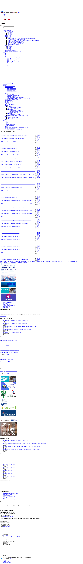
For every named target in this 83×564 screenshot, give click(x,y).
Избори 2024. (9, 106)
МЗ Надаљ (9, 48)
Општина (4, 52)
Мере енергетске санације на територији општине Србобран (16, 127)
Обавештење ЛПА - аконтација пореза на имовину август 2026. (16, 320)
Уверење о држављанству (12, 91)
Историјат (7, 54)
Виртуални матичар (9, 87)
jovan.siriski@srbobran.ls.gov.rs (9, 535)
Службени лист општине (10, 86)
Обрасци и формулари (11, 96)
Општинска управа (8, 36)
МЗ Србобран (9, 46)
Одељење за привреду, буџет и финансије (15, 41)
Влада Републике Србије (7, 494)
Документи (7, 93)
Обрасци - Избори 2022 (14, 112)
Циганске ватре (10, 83)
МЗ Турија (9, 47)
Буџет (6, 92)
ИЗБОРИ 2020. (10, 113)
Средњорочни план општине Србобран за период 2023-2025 (18, 98)
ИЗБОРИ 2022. (10, 109)
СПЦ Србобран (10, 65)
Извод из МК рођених (11, 88)
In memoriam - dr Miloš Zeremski (6, 361)
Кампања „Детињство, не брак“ (9, 499)
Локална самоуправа (7, 30)
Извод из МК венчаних (11, 89)
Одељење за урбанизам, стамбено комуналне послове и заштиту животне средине (23, 40)
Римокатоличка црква (11, 68)
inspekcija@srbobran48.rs (8, 516)
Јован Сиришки (3, 532)
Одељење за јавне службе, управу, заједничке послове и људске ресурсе (21, 38)
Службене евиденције (9, 101)
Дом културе (7, 76)
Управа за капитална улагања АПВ (9, 496)
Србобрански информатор (10, 128)
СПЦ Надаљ (9, 67)
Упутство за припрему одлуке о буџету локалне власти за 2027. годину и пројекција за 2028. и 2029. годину (25, 443)
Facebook (4, 14)
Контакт (4, 2)
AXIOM (11, 558)
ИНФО (4, 120)
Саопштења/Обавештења (10, 124)
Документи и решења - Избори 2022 (16, 111)
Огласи (6, 126)
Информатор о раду (9, 100)
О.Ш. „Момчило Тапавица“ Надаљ (14, 58)
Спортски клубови (10, 71)
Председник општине (9, 31)
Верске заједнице (8, 64)
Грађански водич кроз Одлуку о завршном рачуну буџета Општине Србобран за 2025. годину (22, 446)
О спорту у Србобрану (11, 70)
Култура (4, 75)
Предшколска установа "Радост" (13, 57)
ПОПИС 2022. (10, 118)
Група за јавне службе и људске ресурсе (17, 39)
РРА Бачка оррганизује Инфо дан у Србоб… (9, 352)
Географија (7, 55)
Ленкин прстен (10, 81)
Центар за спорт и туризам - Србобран (14, 72)
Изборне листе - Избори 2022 (15, 110)
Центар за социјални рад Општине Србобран (13, 74)
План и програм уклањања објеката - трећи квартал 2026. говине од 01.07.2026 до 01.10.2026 (22, 449)
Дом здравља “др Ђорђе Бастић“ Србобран (13, 536)
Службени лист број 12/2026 (9, 467)
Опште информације (9, 53)
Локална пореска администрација (11, 99)
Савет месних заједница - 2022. (13, 108)
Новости (7, 345)
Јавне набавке (7, 103)
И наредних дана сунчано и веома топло (8, 342)
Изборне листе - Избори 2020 (15, 114)
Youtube (4, 17)
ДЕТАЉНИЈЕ (3, 316)
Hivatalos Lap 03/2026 (8, 470)
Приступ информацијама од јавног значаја (13, 51)
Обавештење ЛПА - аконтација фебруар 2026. (13, 332)
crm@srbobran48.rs (6, 507)
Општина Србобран (4, 311)
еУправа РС (5, 497)
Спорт (6, 69)
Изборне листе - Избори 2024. (15, 107)
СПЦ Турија (9, 66)
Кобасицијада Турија (11, 82)
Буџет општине (6, 303)
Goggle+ (4, 16)
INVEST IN (5, 84)
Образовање (7, 56)
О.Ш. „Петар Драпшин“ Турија (13, 59)
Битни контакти (6, 3)
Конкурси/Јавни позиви (9, 125)
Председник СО (10, 33)
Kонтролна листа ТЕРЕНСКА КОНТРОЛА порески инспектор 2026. (20, 329)
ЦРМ (6, 119)
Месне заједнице (8, 45)
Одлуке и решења (10, 94)
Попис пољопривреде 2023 (12, 117)
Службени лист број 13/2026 (9, 464)
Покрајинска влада (6, 495)
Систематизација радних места (13, 44)
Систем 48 (7, 102)
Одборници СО (10, 34)
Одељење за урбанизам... (10, 104)
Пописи (6, 116)
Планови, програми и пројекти (13, 95)
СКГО (4, 498)
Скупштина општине (9, 32)
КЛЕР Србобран (8, 49)
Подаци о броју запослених (10, 50)
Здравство (7, 63)
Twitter (4, 15)
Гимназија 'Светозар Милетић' (13, 62)
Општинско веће (8, 35)
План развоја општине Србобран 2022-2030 (15, 97)
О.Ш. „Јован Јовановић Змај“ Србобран (15, 61)
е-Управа (4, 85)
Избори (6, 105)
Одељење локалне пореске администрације (15, 42)
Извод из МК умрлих (11, 90)
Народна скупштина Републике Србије (10, 493)
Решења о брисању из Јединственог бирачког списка (17, 115)
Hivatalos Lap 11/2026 (8, 473)
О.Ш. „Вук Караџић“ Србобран (13, 60)
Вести (6, 121)
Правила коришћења (7, 4)
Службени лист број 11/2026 (9, 476)
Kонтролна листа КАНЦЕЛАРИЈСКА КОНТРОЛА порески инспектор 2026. (22, 326)
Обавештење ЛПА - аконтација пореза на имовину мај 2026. (15, 323)
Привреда (7, 73)
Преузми (38, 135)
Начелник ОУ (9, 37)
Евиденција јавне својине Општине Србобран (14, 129)
